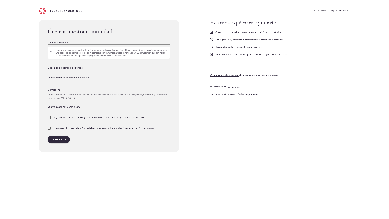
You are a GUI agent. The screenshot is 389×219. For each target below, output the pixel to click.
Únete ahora (59, 139)
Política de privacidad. (134, 117)
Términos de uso (112, 117)
